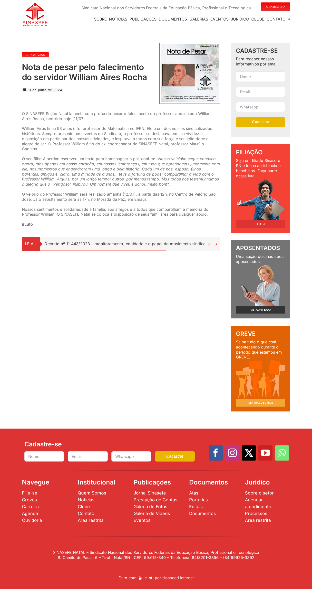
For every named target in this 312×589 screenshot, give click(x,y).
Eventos (142, 520)
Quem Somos (92, 492)
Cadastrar (260, 122)
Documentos (202, 513)
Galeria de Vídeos (152, 513)
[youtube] (265, 453)
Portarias (198, 499)
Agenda (30, 513)
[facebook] (216, 453)
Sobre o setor (259, 492)
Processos (256, 513)
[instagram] (232, 453)
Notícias (86, 499)
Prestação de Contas (155, 499)
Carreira (30, 506)
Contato (86, 513)
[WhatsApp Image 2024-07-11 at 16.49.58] (190, 46)
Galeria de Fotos (150, 506)
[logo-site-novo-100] (35, 4)
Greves (29, 499)
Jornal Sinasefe (150, 492)
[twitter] (249, 453)
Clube (84, 506)
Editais (196, 506)
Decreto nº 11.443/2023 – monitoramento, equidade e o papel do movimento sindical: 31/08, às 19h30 (141, 243)
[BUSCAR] (289, 19)
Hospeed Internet (178, 577)
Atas (193, 492)
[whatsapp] (282, 453)
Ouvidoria (32, 520)
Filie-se (29, 492)
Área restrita (91, 520)
